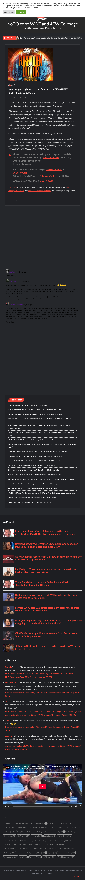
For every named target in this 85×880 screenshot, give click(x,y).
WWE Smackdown (66, 857)
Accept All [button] (21, 12)
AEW (7, 823)
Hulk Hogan (9, 836)
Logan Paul (24, 840)
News (12, 85)
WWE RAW (49, 857)
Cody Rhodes (23, 832)
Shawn (8, 701)
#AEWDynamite (54, 169)
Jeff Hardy (23, 836)
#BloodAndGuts (47, 176)
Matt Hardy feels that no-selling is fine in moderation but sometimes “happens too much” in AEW (41, 479)
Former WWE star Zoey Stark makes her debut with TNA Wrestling (31, 502)
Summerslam (70, 848)
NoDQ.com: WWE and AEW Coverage (42, 24)
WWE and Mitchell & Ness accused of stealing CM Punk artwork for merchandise (35, 440)
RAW (22, 844)
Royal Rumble (10, 848)
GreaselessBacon (12, 682)
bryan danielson (40, 827)
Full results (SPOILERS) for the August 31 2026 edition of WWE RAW (31, 465)
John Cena (49, 836)
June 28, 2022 (46, 181)
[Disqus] (42, 295)
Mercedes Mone (55, 840)
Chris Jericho (73, 827)
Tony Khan (39, 853)
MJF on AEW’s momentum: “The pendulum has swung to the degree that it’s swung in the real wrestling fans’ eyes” (39, 426)
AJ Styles (52, 823)
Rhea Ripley (35, 844)
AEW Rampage (38, 823)
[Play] (5, 806)
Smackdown (40, 848)
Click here (12, 187)
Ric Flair (48, 844)
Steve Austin (55, 848)
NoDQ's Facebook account (39, 190)
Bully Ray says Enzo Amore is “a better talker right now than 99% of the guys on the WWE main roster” (40, 38)
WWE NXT (35, 857)
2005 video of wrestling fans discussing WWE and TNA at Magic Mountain (33, 470)
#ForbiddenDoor (51, 157)
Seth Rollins (25, 848)
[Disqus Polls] (42, 237)
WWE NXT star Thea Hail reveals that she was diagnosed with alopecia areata (34, 474)
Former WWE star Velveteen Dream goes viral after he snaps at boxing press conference (38, 484)
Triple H (52, 853)
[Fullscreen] (79, 806)
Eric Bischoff (56, 832)
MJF (68, 840)
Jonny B (8, 720)
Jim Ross (37, 836)
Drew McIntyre (40, 832)
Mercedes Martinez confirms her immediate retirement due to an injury (32, 488)
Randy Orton (9, 844)
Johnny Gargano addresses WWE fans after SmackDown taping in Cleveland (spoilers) (37, 456)
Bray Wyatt (9, 827)
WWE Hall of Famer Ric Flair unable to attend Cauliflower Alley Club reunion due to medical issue (41, 493)
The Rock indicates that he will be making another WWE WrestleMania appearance (36, 414)
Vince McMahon (67, 853)
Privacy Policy (77, 876)
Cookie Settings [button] (9, 12)
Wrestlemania (10, 857)
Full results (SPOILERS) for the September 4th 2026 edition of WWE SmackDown (35, 461)
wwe (23, 857)
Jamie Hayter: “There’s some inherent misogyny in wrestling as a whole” (32, 497)
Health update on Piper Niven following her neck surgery (27, 405)
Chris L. (8, 667)
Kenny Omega (65, 836)
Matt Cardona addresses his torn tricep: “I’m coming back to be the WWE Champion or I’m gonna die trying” (42, 445)
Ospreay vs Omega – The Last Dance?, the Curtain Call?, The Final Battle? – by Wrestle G (38, 451)
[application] (42, 786)
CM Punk (9, 832)
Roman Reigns (62, 844)
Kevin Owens (9, 840)
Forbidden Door (14, 201)
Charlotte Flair (58, 827)
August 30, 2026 (46, 677)
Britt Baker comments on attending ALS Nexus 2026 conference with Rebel (37, 692)
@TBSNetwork (20, 172)
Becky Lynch (66, 823)
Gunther (70, 832)
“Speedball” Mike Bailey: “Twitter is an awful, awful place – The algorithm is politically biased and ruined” (41, 434)
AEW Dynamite (21, 823)
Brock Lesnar (24, 827)
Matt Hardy (39, 840)
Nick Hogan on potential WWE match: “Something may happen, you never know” (35, 410)
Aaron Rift (11, 98)
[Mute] (76, 806)
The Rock (8, 853)
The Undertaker (23, 853)
